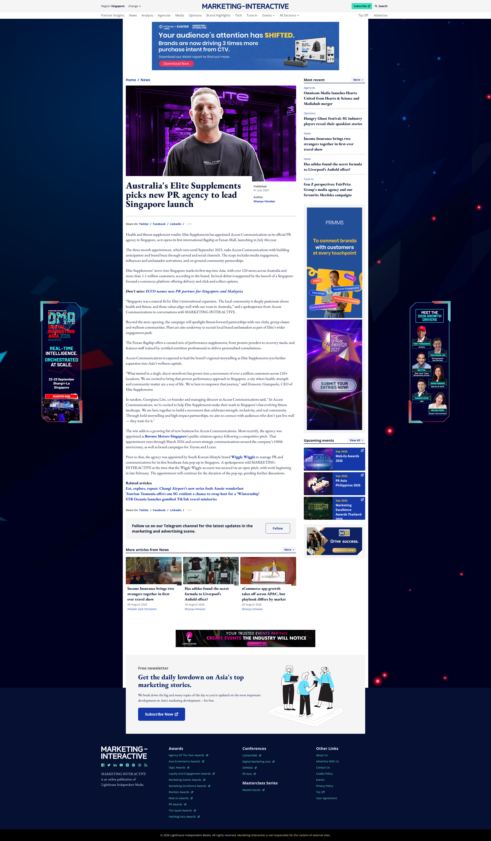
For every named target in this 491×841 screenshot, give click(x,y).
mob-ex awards (181, 798)
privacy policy (324, 786)
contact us (323, 767)
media (179, 15)
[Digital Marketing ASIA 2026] (61, 336)
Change (133, 6)
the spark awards (182, 810)
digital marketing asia (256, 761)
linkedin (175, 224)
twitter (144, 224)
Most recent (332, 79)
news (133, 15)
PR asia (249, 774)
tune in (252, 15)
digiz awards (179, 767)
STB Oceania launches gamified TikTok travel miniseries (171, 499)
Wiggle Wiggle (243, 456)
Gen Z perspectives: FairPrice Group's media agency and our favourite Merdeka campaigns (328, 189)
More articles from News (208, 549)
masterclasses (253, 790)
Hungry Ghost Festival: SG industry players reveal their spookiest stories (333, 121)
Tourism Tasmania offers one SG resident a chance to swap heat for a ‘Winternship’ (192, 493)
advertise (380, 15)
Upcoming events (332, 440)
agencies (164, 15)
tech (238, 15)
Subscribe (363, 6)
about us (322, 755)
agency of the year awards (187, 755)
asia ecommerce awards (185, 761)
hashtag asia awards (183, 816)
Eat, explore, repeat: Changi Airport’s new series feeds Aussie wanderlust (185, 488)
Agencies (309, 88)
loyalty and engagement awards (190, 773)
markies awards (181, 792)
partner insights (112, 15)
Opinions (310, 113)
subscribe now (165, 715)
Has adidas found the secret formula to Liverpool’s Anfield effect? (333, 166)
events (267, 15)
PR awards (177, 804)
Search (383, 6)
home (131, 79)
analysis (147, 15)
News (145, 79)
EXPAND (249, 767)
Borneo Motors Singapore (166, 436)
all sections (288, 15)
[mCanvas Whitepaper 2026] (245, 46)
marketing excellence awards (188, 786)
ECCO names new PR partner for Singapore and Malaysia (194, 291)
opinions (195, 15)
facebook (159, 224)
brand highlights (218, 15)
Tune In (309, 179)
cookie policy (324, 773)
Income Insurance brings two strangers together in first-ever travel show (329, 144)
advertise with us (327, 761)
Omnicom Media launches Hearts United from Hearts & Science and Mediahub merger (331, 98)
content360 (251, 755)
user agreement (326, 798)
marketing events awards (185, 780)
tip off (363, 15)
